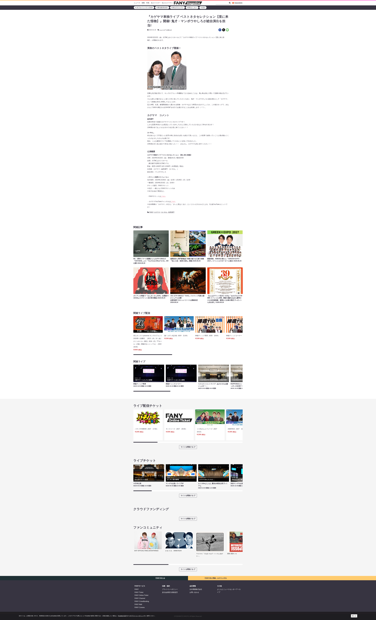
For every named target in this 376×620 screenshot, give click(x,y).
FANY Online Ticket (141, 595)
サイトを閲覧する (187, 447)
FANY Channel (140, 598)
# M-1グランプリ (177, 7)
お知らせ (169, 30)
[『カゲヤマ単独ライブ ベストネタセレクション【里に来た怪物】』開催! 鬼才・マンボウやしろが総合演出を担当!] (219, 29)
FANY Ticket (139, 592)
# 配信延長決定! (162, 7)
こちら (163, 196)
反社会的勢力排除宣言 (170, 592)
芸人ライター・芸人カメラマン (162, 3)
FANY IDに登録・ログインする (216, 578)
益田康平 (171, 212)
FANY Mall (138, 604)
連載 (143, 3)
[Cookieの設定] (122, 616)
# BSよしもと (192, 7)
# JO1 (203, 7)
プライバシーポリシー (170, 589)
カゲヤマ (157, 212)
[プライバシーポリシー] (137, 616)
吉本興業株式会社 (196, 589)
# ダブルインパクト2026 (144, 7)
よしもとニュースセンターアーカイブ (229, 590)
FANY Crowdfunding (142, 601)
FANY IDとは (160, 578)
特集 (147, 3)
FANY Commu (140, 607)
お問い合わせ (194, 592)
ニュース (137, 3)
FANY (151, 212)
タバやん (164, 212)
